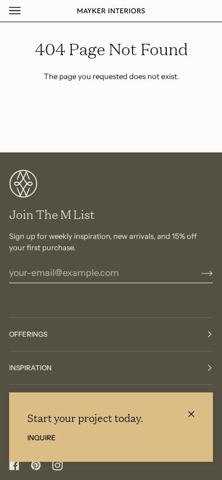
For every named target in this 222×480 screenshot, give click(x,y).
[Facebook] (14, 465)
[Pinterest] (36, 465)
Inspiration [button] (30, 367)
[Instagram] (57, 465)
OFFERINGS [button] (28, 334)
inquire (41, 437)
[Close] (196, 409)
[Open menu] (26, 11)
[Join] (198, 272)
